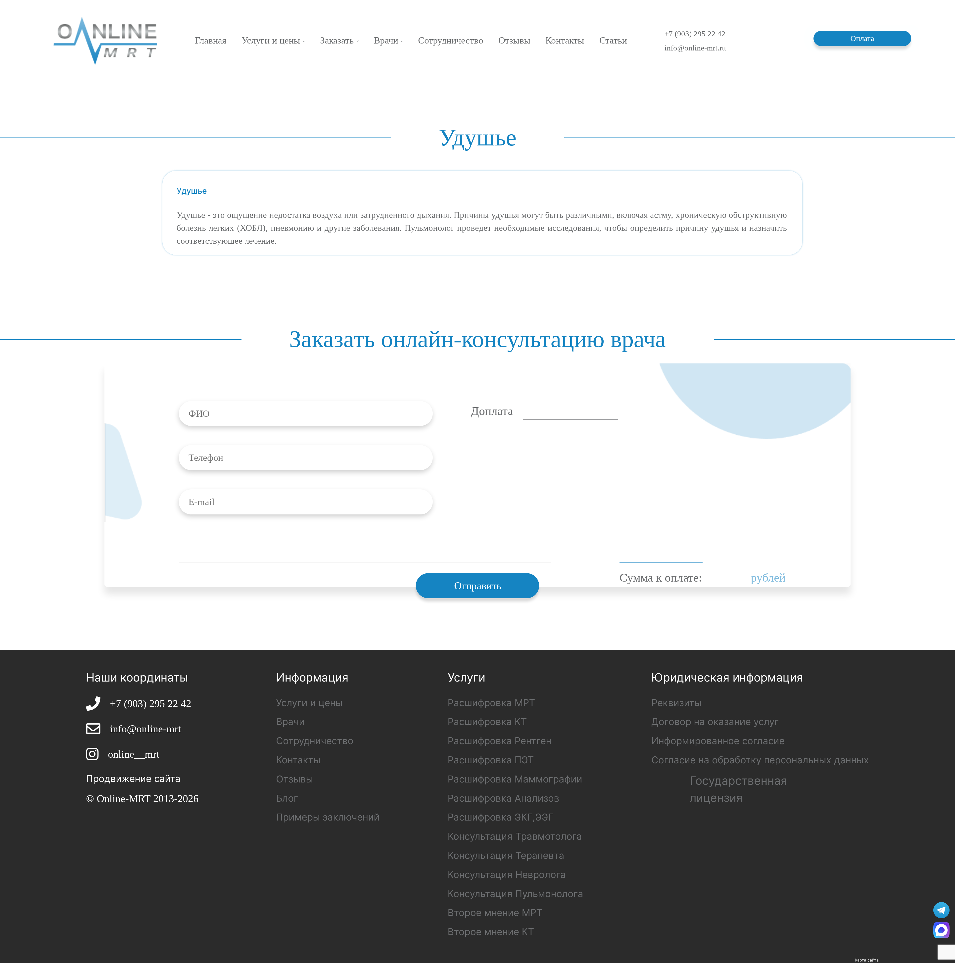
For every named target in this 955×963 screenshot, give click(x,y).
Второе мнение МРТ (495, 912)
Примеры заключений (328, 817)
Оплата (863, 38)
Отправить (477, 586)
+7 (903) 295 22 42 (695, 34)
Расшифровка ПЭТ (491, 760)
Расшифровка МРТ (491, 702)
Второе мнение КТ (491, 931)
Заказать (338, 40)
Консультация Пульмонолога (515, 893)
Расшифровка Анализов (503, 798)
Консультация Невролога (507, 874)
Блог (287, 798)
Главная (210, 40)
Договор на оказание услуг (715, 721)
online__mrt (133, 754)
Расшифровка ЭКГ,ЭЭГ (501, 817)
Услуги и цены (272, 40)
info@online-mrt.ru (695, 48)
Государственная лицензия (738, 789)
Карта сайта (867, 960)
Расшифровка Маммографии (515, 779)
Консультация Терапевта (506, 855)
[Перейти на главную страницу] (105, 40)
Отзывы (514, 40)
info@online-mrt (145, 728)
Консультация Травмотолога (515, 836)
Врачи (387, 40)
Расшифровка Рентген (499, 740)
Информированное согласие (718, 740)
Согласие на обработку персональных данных (760, 760)
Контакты (564, 40)
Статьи (613, 40)
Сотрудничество (450, 40)
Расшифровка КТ (487, 721)
